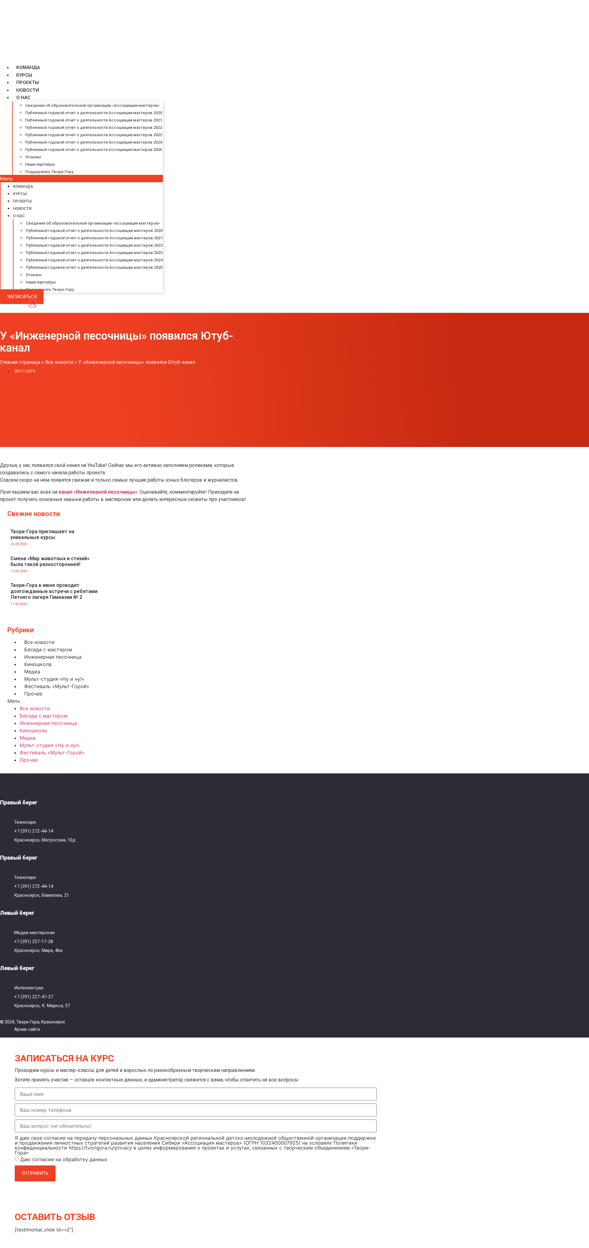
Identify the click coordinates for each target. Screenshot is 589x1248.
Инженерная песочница (53, 657)
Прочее (33, 694)
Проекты (27, 82)
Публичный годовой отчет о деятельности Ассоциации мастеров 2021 (93, 120)
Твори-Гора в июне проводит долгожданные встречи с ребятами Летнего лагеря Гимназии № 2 (54, 591)
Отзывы (33, 157)
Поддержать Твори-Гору (49, 171)
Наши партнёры (40, 164)
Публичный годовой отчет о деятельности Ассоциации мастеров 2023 (93, 135)
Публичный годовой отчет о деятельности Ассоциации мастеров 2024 (93, 142)
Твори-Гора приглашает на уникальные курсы (42, 534)
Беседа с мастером (48, 649)
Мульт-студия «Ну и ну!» (54, 679)
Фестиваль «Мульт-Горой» (56, 686)
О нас (23, 97)
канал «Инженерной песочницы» (98, 492)
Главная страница (20, 362)
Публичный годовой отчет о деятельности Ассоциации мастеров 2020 (93, 112)
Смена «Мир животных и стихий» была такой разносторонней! (50, 561)
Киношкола (38, 664)
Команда (28, 67)
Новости (27, 90)
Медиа (32, 671)
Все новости (59, 362)
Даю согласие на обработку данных (63, 1159)
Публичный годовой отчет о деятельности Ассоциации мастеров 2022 (93, 127)
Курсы (24, 75)
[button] (81, 178)
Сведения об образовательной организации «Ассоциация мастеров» (92, 105)
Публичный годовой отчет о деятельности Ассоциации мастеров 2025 (93, 149)
